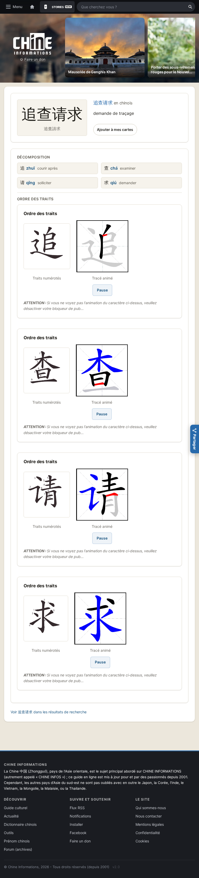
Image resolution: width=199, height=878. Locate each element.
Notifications (80, 816)
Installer (76, 824)
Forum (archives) (18, 849)
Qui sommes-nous (151, 808)
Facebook (78, 832)
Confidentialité (148, 832)
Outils (8, 832)
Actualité (11, 816)
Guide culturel (15, 808)
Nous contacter (149, 816)
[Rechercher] (190, 6)
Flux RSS (77, 808)
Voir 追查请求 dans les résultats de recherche (49, 712)
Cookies (142, 841)
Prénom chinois (17, 841)
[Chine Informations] (32, 44)
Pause (102, 290)
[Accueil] (32, 6)
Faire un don (34, 59)
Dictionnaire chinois (20, 824)
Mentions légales (150, 824)
